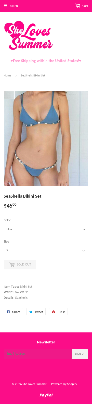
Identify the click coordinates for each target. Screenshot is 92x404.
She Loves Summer (35, 384)
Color (7, 220)
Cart (85, 6)
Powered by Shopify (64, 384)
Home (7, 75)
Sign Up (80, 353)
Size (6, 242)
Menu (14, 6)
